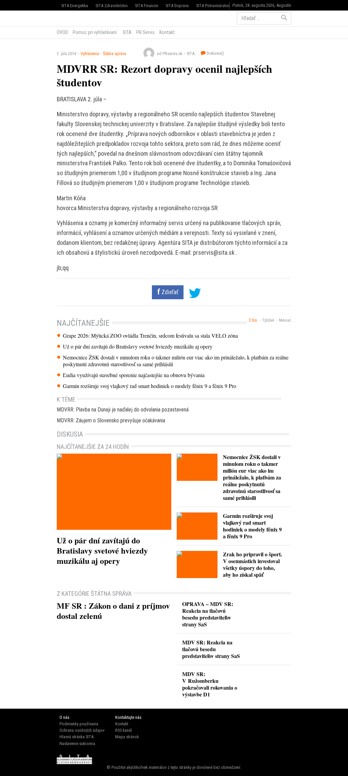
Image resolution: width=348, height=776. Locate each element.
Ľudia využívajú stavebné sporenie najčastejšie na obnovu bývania (134, 375)
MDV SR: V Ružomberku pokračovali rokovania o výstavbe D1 (209, 684)
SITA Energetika (74, 5)
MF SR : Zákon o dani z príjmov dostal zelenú (113, 611)
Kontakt (167, 32)
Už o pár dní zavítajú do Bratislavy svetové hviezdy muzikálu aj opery (137, 346)
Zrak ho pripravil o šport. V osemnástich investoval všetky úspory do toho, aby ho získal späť (252, 564)
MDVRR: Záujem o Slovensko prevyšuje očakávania (111, 420)
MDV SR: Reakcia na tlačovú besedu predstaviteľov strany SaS (211, 649)
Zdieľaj (77, 17)
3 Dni (253, 320)
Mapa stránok (127, 736)
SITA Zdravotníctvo (111, 5)
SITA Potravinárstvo (212, 5)
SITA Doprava (177, 5)
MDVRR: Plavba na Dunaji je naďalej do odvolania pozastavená (123, 409)
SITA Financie (146, 5)
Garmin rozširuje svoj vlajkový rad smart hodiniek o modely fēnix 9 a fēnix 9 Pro (149, 386)
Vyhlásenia (90, 53)
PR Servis (145, 32)
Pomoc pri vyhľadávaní (95, 32)
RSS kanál (123, 730)
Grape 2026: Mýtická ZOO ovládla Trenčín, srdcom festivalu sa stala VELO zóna (150, 335)
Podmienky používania (78, 723)
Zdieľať (169, 292)
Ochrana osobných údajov (81, 730)
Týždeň (268, 320)
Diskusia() (215, 53)
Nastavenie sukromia (77, 743)
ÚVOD (62, 32)
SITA (127, 32)
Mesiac (285, 320)
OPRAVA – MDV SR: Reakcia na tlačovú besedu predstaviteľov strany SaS (207, 614)
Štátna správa (114, 53)
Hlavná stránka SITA (76, 736)
